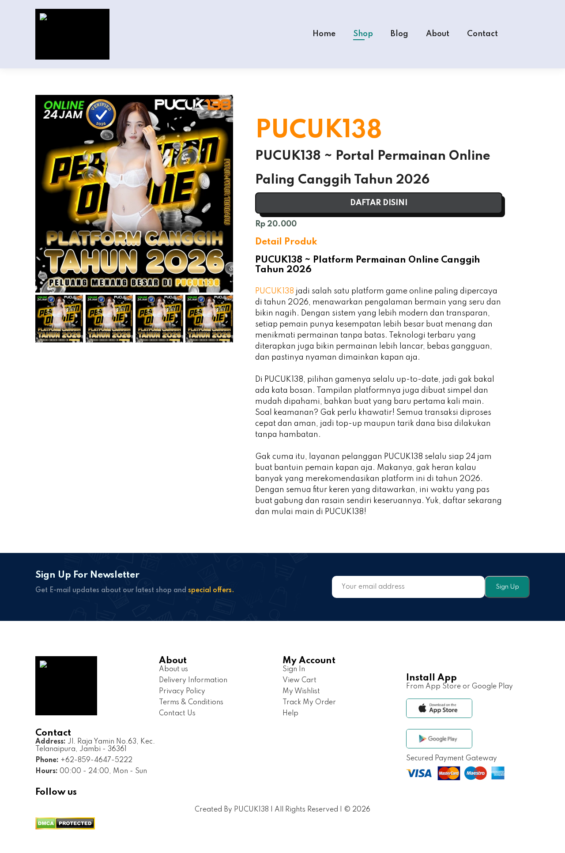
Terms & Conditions (191, 702)
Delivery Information (193, 680)
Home (324, 34)
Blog (399, 34)
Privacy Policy (182, 691)
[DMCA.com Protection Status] (65, 824)
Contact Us (177, 713)
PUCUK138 (274, 291)
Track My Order (309, 702)
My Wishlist (301, 691)
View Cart (299, 680)
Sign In (293, 669)
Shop (363, 34)
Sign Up (507, 587)
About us (173, 669)
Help (290, 713)
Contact (482, 34)
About (437, 34)
